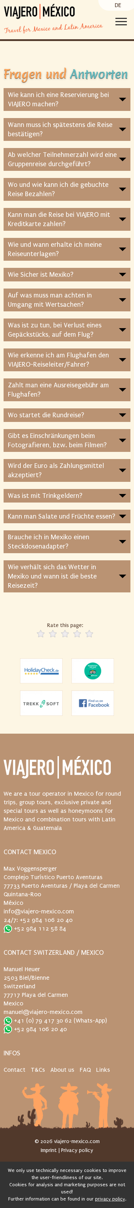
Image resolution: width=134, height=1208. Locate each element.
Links (103, 1069)
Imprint (49, 1150)
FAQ (85, 1069)
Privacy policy (77, 1150)
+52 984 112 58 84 (39, 928)
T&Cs (38, 1069)
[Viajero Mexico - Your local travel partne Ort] (57, 771)
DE (118, 5)
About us (62, 1069)
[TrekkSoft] (41, 702)
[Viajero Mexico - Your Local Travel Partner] (39, 12)
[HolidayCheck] (41, 670)
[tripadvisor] (92, 670)
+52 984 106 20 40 (39, 1029)
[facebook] (92, 702)
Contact (14, 1069)
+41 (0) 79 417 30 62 (42, 1020)
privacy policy (110, 1199)
